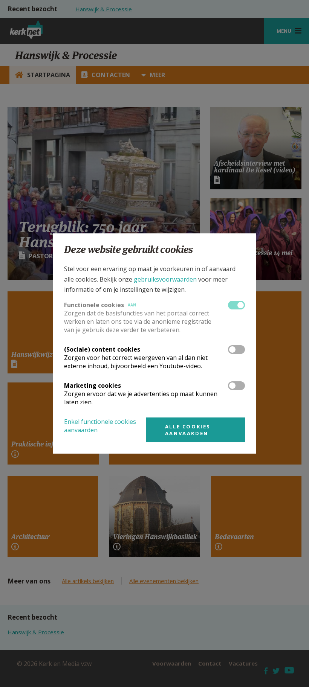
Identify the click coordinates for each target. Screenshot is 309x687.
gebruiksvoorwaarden (165, 279)
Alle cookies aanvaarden (188, 430)
